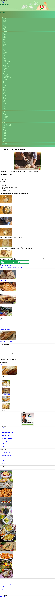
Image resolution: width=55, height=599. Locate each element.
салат (45, 467)
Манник (4, 137)
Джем (4, 97)
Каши (4, 46)
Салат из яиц (5, 68)
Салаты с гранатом (6, 79)
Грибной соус (5, 118)
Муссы (4, 106)
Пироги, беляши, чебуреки (7, 124)
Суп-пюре (4, 27)
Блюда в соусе (5, 117)
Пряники (4, 133)
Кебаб (4, 47)
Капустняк (4, 20)
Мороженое (5, 105)
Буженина (4, 38)
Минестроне (5, 22)
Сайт (0, 356)
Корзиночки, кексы (6, 126)
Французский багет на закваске (6, 341)
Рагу (4, 59)
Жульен (4, 44)
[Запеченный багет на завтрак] (6, 315)
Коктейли (4, 90)
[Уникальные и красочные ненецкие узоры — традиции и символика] (6, 505)
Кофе (4, 83)
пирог (33, 467)
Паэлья (4, 55)
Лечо (4, 94)
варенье (2, 467)
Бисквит (4, 131)
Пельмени (4, 56)
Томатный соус (5, 115)
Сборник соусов (5, 111)
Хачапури (4, 134)
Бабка (4, 33)
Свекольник (5, 25)
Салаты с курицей (6, 66)
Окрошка (4, 23)
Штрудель (4, 136)
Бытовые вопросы (6, 144)
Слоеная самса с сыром (5, 409)
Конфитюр (4, 93)
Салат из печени (5, 72)
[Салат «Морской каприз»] (6, 487)
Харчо (4, 28)
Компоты (4, 86)
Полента (4, 58)
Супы (2, 17)
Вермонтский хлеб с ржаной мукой (7, 375)
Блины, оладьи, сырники (7, 125)
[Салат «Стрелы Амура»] (6, 478)
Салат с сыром (5, 74)
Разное (3, 142)
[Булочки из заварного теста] (6, 496)
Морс (4, 84)
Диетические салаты (6, 67)
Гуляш (4, 41)
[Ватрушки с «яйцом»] (6, 401)
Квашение (4, 98)
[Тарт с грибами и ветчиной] (6, 393)
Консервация (5, 99)
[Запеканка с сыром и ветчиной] (8, 541)
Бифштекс (4, 37)
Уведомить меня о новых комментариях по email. (8, 359)
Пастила (4, 107)
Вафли (4, 123)
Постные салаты (5, 70)
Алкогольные (5, 91)
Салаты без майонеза (6, 76)
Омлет (4, 53)
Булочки (4, 130)
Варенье (4, 92)
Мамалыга (4, 51)
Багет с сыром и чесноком (5, 329)
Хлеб (4, 127)
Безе (4, 100)
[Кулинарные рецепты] (4, 15)
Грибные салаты (5, 62)
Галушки (4, 40)
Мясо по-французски (6, 52)
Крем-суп (4, 21)
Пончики (4, 139)
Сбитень (4, 85)
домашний (1, 265)
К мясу (4, 119)
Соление (4, 96)
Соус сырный (5, 113)
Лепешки (4, 132)
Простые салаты (5, 71)
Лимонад (4, 88)
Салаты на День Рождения (7, 77)
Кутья (4, 104)
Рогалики (4, 129)
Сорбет (4, 108)
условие (8, 265)
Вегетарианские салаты (6, 61)
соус (48, 467)
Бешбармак (5, 35)
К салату (4, 121)
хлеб (10, 265)
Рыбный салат (5, 65)
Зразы (4, 45)
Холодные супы (5, 29)
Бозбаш (4, 18)
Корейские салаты (6, 63)
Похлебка (4, 24)
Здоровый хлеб (3, 304)
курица (22, 467)
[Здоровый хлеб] (8, 303)
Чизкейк (4, 135)
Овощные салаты (5, 69)
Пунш (4, 81)
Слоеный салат (5, 80)
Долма (4, 42)
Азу (3, 32)
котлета (16, 467)
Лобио (4, 50)
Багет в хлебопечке (4, 292)
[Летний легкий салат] (6, 523)
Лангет (4, 49)
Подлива (4, 57)
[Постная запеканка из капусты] (8, 532)
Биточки (4, 36)
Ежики (4, 43)
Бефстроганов (5, 34)
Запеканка (4, 138)
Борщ (4, 19)
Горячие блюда (4, 31)
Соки (4, 89)
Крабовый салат (5, 64)
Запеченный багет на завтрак (5, 317)
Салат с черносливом (6, 75)
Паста (4, 54)
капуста (12, 467)
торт (53, 467)
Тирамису (4, 109)
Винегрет (4, 60)
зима (10, 467)
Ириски (4, 102)
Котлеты (4, 48)
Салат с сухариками (6, 73)
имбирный (4, 265)
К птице (4, 120)
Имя (1, 353)
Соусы (3, 110)
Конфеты (4, 103)
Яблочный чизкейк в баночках (6, 386)
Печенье (4, 128)
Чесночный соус (5, 116)
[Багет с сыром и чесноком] (6, 327)
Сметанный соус (5, 112)
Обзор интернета (5, 143)
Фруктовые (5, 87)
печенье (30, 467)
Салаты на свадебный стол (7, 78)
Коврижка (4, 141)
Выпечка (3, 122)
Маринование (5, 95)
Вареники (4, 39)
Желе (4, 101)
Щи (3, 30)
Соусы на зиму (5, 114)
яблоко (1, 468)
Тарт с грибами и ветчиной (6, 394)
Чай (3, 82)
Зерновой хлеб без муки (4, 280)
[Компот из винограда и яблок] (6, 514)
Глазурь (4, 140)
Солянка (4, 26)
